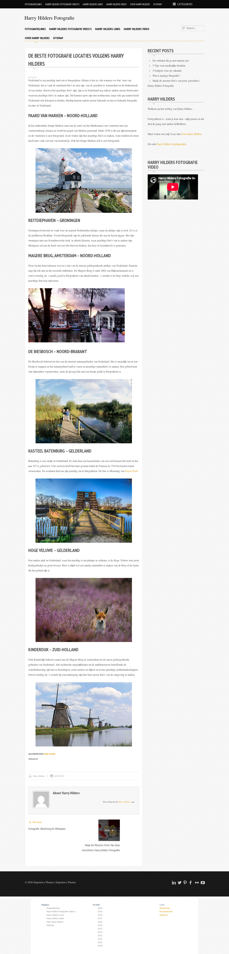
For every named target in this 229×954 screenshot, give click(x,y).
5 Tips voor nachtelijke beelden (169, 65)
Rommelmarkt (166, 911)
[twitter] (179, 882)
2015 (100, 925)
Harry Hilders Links (93, 4)
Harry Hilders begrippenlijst (171, 144)
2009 (100, 946)
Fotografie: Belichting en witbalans (47, 829)
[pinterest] (185, 882)
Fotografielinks (33, 4)
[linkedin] (173, 882)
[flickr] (196, 882)
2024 (100, 911)
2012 (100, 935)
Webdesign (165, 908)
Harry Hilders (49, 754)
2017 (100, 918)
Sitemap (157, 4)
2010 (100, 942)
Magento (164, 915)
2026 (100, 908)
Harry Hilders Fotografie (49, 17)
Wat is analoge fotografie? (166, 75)
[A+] (35, 77)
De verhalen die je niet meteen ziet (171, 60)
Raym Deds (131, 471)
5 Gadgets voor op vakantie (167, 70)
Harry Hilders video (116, 4)
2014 (100, 929)
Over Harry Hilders (140, 4)
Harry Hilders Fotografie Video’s (62, 4)
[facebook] (191, 882)
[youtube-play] (202, 882)
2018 (100, 915)
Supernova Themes (66, 882)
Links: (162, 905)
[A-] (30, 77)
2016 (100, 922)
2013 (100, 932)
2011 (100, 939)
